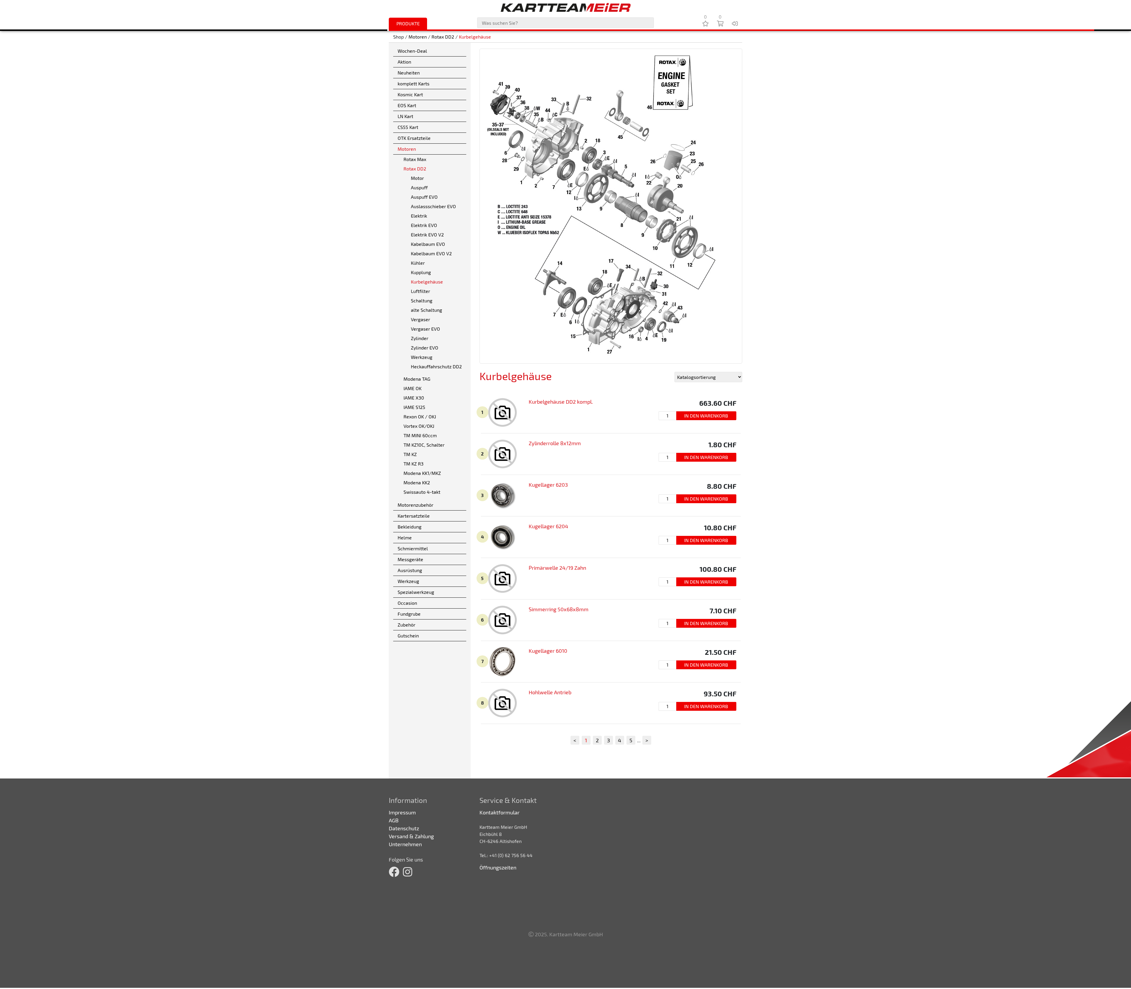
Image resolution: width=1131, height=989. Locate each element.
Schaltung (421, 300)
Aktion (404, 61)
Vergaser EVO (425, 329)
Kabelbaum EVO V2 (431, 253)
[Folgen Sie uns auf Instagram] (407, 871)
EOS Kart (407, 105)
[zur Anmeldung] (735, 23)
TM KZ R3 (414, 463)
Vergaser (420, 319)
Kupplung (421, 272)
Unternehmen (405, 844)
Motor (417, 178)
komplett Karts (413, 83)
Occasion (407, 603)
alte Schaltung (426, 310)
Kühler (418, 263)
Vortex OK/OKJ (419, 426)
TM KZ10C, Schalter (424, 445)
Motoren (418, 36)
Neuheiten (409, 72)
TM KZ (410, 454)
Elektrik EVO (424, 225)
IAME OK (412, 388)
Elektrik (419, 215)
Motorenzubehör (415, 505)
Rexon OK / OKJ (420, 416)
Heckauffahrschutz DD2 (436, 366)
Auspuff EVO (424, 197)
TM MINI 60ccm (420, 435)
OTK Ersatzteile (414, 138)
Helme (405, 537)
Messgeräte (410, 559)
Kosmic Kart (410, 94)
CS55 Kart (408, 127)
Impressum (402, 812)
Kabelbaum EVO (428, 244)
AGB (394, 820)
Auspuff (419, 187)
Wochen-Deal (412, 51)
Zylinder (419, 338)
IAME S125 (414, 407)
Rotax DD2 (442, 36)
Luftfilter (420, 291)
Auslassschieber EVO (433, 206)
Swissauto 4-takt (422, 492)
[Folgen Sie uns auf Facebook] (394, 871)
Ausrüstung (410, 570)
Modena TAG (417, 379)
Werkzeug (421, 357)
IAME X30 (414, 397)
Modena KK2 (417, 482)
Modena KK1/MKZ (422, 473)
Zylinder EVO (424, 347)
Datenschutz (404, 828)
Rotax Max (415, 159)
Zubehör (406, 624)
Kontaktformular (499, 812)
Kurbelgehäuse (475, 36)
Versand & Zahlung (411, 836)
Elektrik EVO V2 (427, 234)
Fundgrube (409, 614)
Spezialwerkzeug (416, 592)
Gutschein (408, 635)
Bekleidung (409, 526)
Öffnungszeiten (497, 867)
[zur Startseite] (565, 7)
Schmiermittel (413, 548)
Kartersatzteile (414, 515)
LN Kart (405, 116)
